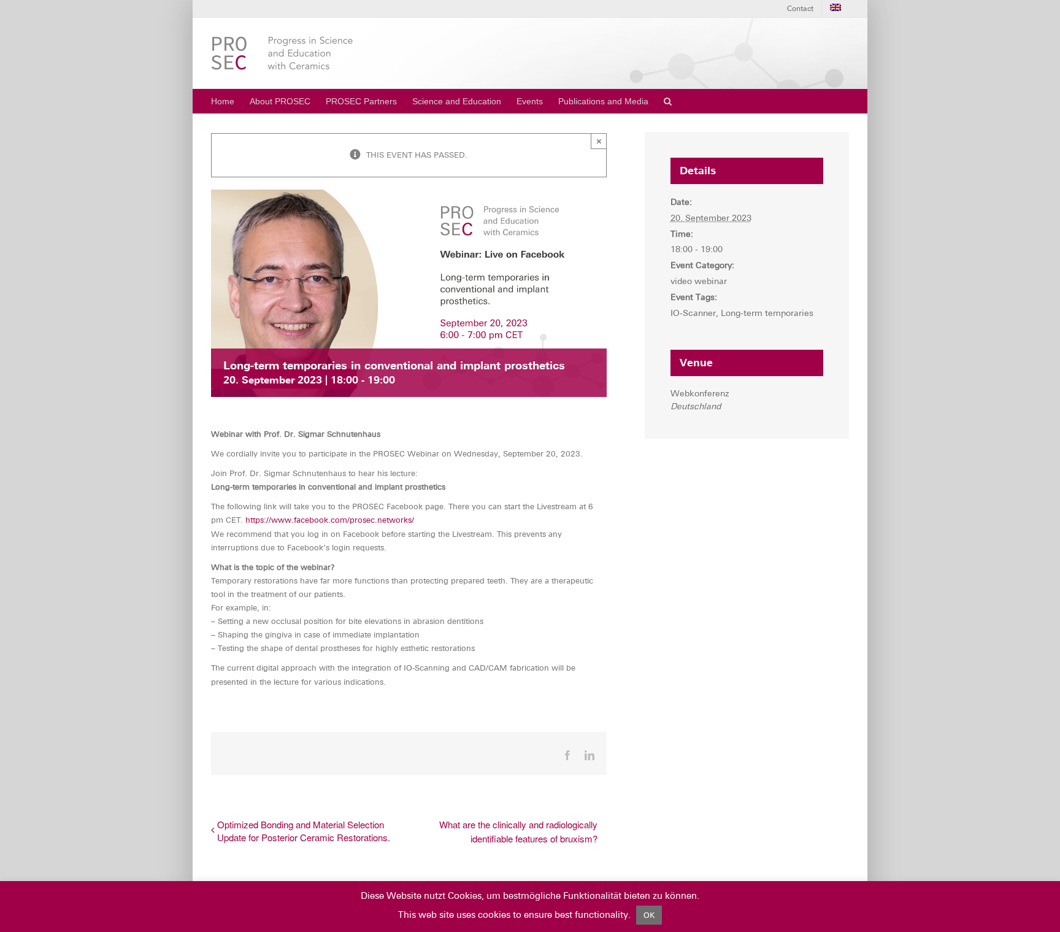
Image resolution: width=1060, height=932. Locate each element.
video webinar (698, 281)
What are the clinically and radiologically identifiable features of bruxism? (518, 831)
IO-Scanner (693, 313)
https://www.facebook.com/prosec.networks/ (329, 520)
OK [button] (649, 915)
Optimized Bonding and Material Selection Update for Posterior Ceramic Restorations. (303, 831)
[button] (668, 101)
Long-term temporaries (767, 313)
